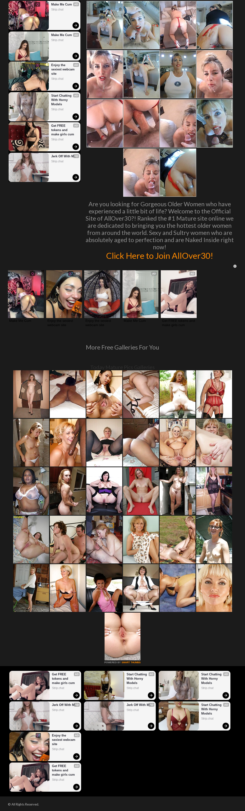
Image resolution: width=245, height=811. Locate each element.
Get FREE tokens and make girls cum (62, 130)
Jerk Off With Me (63, 156)
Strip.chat (57, 9)
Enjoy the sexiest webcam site (63, 69)
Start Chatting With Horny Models (61, 100)
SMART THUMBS (131, 662)
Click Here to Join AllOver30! (159, 255)
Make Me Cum (61, 4)
